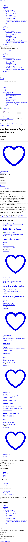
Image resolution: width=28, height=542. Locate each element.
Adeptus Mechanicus (6, 124)
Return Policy (6, 493)
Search (5, 111)
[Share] (3, 532)
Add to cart (3, 183)
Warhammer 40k (4, 125)
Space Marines (18, 396)
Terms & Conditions (8, 494)
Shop (4, 8)
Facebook (5, 483)
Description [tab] (6, 189)
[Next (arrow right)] (2, 534)
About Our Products (8, 10)
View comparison (5, 541)
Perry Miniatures (10, 18)
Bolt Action (9, 15)
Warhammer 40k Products (13, 12)
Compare (2, 173)
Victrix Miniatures (11, 13)
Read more (6, 427)
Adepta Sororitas (7, 224)
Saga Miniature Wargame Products (16, 21)
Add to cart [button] (6, 251)
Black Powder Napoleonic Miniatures (16, 20)
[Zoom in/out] (0, 532)
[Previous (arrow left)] (0, 534)
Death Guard (6, 281)
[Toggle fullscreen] (2, 532)
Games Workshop (8, 119)
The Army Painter (11, 17)
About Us (5, 7)
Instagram (6, 485)
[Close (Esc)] (5, 532)
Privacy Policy (6, 491)
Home (4, 5)
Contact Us (6, 23)
